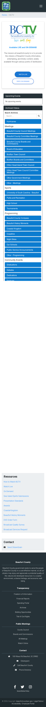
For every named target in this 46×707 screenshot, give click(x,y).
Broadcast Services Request (15, 529)
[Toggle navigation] (41, 6)
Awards (7, 505)
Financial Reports (23, 599)
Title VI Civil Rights (23, 616)
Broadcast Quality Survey (14, 524)
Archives (23, 608)
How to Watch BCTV (12, 482)
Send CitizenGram (14, 547)
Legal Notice (38, 701)
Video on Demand (23, 81)
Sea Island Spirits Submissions (16, 496)
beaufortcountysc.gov (24, 701)
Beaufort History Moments (14, 515)
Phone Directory (25, 670)
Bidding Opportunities (23, 612)
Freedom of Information (23, 594)
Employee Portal (28, 704)
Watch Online (23, 643)
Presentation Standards (13, 501)
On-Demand (8, 491)
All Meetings (23, 639)
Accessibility (16, 704)
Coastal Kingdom (11, 510)
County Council (23, 630)
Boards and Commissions (23, 634)
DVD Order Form (10, 520)
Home (4, 15)
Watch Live (23, 74)
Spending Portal (23, 603)
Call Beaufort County (25, 665)
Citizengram (24, 661)
